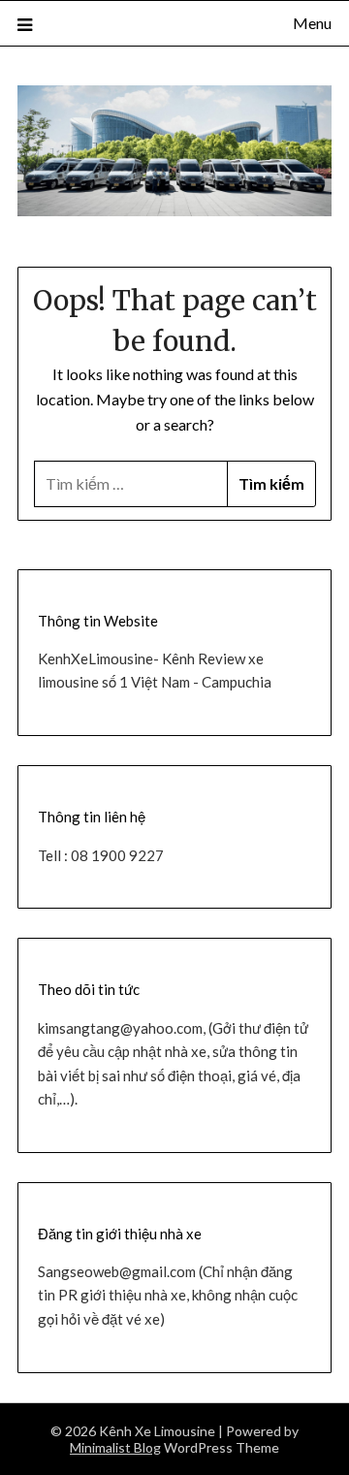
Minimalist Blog (115, 1447)
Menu (312, 23)
